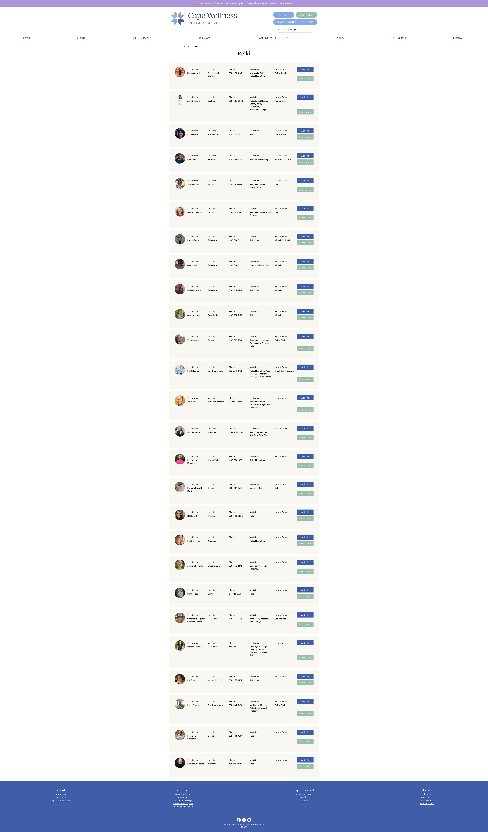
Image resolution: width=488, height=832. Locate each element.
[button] (81, 38)
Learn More (286, 3)
